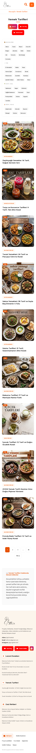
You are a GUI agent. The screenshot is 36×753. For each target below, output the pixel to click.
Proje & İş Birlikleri (7, 741)
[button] (26, 5)
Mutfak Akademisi (8, 156)
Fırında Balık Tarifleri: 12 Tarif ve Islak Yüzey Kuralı (16, 537)
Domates (8, 59)
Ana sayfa (12, 12)
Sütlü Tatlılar (20, 80)
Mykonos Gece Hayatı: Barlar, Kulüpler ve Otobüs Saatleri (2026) (16, 710)
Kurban (15, 113)
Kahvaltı (17, 109)
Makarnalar (9, 75)
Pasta (23, 67)
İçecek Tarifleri (7, 438)
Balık (22, 51)
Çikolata (15, 51)
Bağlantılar (25, 741)
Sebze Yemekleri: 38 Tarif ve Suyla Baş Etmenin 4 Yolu (17, 302)
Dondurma (18, 71)
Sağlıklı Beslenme (10, 92)
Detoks (18, 96)
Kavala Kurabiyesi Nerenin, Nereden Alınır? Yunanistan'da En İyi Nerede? (14, 674)
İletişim (15, 745)
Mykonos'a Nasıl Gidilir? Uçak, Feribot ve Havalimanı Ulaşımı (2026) (17, 722)
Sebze (7, 46)
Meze (28, 80)
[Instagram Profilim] (32, 648)
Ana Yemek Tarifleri (8, 250)
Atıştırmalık (9, 109)
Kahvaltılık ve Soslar (9, 203)
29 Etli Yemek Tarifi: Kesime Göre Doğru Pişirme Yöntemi (17, 490)
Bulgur (7, 51)
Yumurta (13, 55)
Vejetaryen (8, 88)
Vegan (16, 88)
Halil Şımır (9, 736)
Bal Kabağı (22, 55)
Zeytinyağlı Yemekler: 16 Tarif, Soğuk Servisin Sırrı (15, 161)
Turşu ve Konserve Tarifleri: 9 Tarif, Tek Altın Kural (15, 208)
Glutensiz (24, 88)
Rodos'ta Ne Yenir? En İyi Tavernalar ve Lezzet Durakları (15, 668)
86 (28, 550)
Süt (6, 55)
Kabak (28, 51)
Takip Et (14, 26)
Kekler (17, 67)
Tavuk (13, 46)
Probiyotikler (9, 96)
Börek (26, 71)
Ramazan (23, 113)
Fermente (20, 92)
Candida (8, 100)
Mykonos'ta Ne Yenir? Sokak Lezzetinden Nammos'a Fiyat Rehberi (17, 662)
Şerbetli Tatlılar (10, 80)
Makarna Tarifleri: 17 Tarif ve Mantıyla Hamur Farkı (15, 396)
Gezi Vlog (24, 26)
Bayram (25, 109)
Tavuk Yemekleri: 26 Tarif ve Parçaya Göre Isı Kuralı (15, 255)
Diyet (28, 92)
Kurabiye (25, 75)
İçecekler (17, 75)
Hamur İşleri (9, 71)
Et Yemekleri (9, 67)
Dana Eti (28, 46)
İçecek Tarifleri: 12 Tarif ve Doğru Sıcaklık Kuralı (17, 443)
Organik (25, 96)
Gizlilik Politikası (6, 745)
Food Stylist (17, 741)
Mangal (8, 113)
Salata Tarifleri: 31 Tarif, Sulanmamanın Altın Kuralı (14, 349)
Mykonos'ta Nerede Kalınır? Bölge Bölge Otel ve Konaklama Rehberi (16, 716)
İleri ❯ (18, 556)
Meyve (20, 46)
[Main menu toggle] (32, 4)
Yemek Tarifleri (19, 32)
